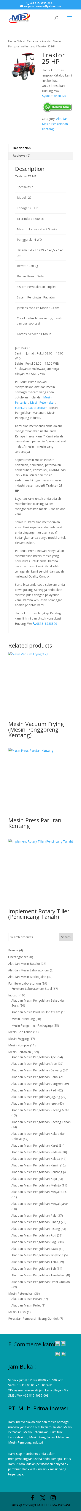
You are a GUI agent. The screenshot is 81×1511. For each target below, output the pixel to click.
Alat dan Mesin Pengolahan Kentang (55, 124)
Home (12, 41)
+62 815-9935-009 (36, 1395)
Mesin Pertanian (29, 41)
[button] (32, 58)
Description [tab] (22, 148)
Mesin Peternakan (42, 402)
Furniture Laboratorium (31, 408)
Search (66, 937)
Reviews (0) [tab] (21, 155)
